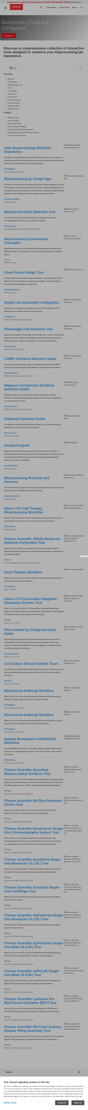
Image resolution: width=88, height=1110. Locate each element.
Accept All (62, 1103)
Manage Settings (10, 1103)
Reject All (77, 1103)
